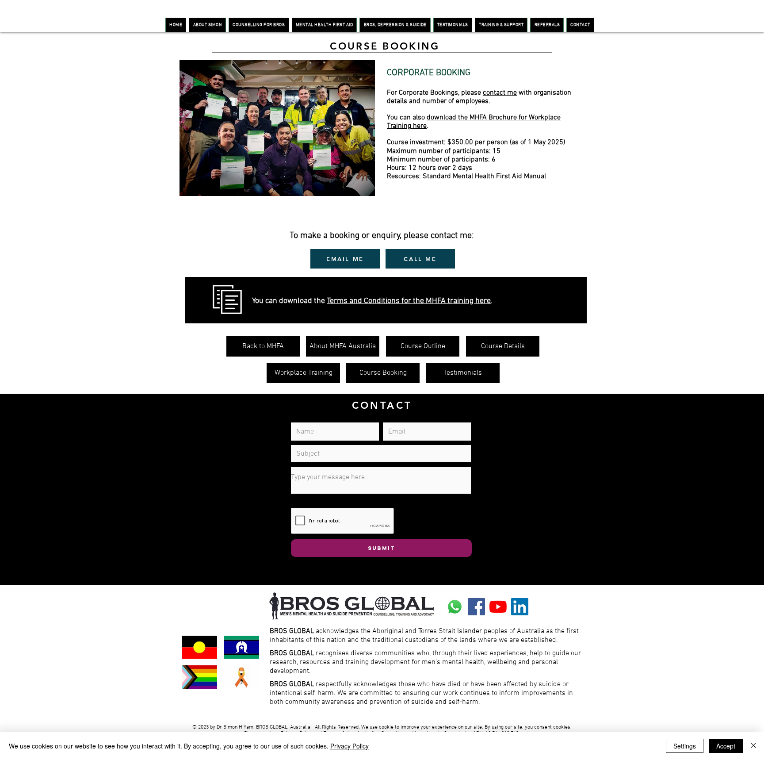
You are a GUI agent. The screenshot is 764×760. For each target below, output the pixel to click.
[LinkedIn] (519, 606)
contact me (500, 92)
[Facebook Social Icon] (476, 606)
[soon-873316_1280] (454, 606)
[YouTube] (498, 606)
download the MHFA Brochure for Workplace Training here (474, 122)
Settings (684, 745)
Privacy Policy (349, 745)
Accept (725, 745)
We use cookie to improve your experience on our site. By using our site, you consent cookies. (466, 727)
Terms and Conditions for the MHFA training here (409, 301)
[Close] (753, 746)
